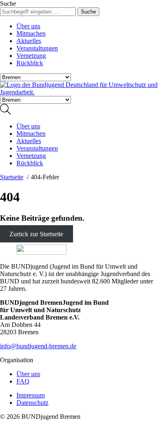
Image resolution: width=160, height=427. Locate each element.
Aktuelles (28, 40)
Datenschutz (32, 402)
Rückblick (29, 62)
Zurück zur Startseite (36, 234)
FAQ (23, 381)
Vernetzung (31, 55)
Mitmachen (31, 33)
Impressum (30, 395)
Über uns (28, 26)
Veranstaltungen (37, 48)
